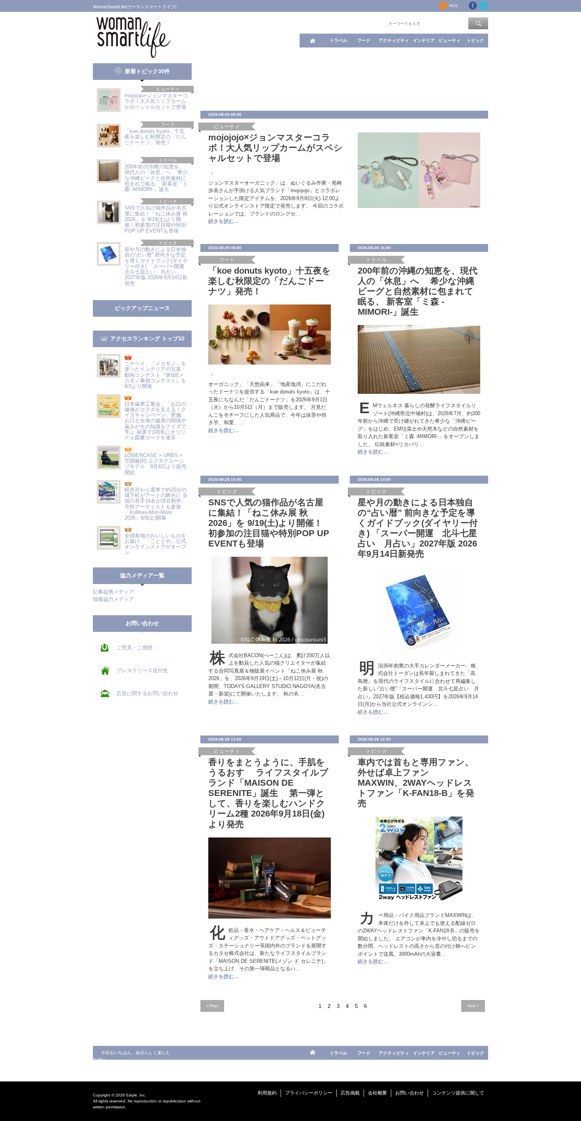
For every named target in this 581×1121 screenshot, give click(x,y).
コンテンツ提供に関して (458, 1093)
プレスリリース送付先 (142, 670)
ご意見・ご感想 (135, 647)
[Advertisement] (344, 81)
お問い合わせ (409, 1093)
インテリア (424, 40)
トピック (475, 40)
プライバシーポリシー (308, 1093)
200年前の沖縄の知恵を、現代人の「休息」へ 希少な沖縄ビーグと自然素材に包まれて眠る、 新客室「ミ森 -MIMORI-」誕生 (156, 178)
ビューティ (449, 40)
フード (363, 40)
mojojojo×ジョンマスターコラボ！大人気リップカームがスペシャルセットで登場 (156, 101)
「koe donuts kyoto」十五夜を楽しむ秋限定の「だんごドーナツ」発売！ (155, 137)
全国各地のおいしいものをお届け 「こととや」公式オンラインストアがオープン (155, 544)
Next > (473, 1006)
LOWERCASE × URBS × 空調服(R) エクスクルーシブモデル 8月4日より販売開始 (155, 463)
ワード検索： (374, 23)
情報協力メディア (113, 599)
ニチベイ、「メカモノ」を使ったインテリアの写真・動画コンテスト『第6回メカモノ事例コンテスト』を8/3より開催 (155, 375)
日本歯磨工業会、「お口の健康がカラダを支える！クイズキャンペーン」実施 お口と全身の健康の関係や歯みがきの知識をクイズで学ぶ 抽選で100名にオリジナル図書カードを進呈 (155, 421)
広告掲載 (350, 1093)
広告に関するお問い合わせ (147, 693)
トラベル (338, 40)
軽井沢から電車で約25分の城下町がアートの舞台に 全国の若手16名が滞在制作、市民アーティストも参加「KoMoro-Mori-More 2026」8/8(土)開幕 (156, 504)
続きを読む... (223, 221)
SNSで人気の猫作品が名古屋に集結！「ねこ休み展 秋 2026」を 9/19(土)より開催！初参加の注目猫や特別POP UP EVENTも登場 (156, 219)
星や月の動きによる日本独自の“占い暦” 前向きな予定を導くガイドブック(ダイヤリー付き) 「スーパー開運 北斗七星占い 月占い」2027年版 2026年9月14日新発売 (156, 266)
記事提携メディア (113, 592)
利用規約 (267, 1093)
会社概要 (377, 1093)
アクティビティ (394, 40)
